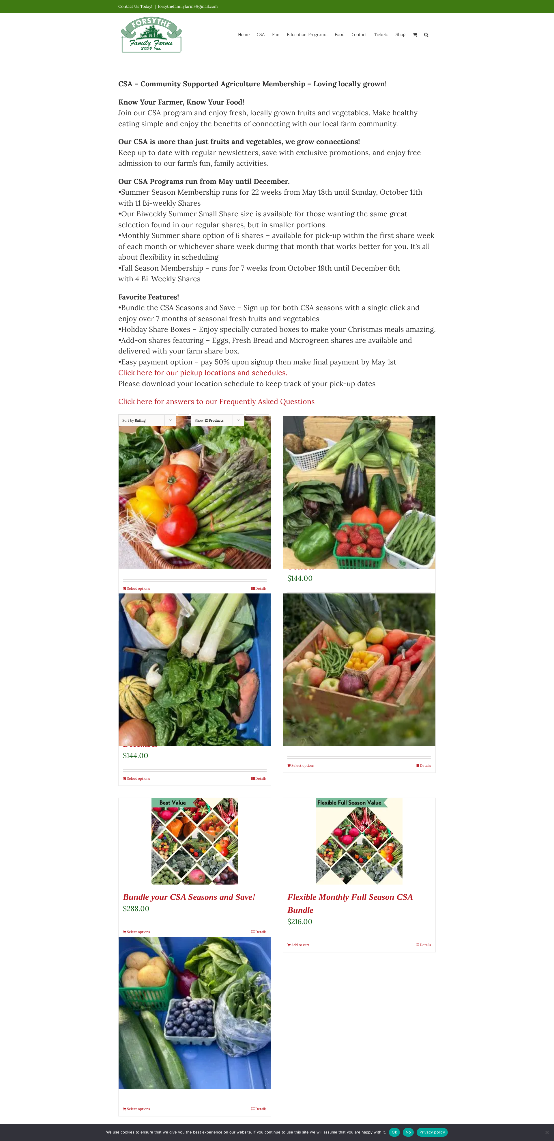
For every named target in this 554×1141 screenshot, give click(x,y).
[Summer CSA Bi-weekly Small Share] (195, 1013)
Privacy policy (432, 1132)
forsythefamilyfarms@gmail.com (188, 6)
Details (261, 588)
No (408, 1132)
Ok (394, 1132)
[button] (426, 34)
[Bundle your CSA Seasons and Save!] (195, 841)
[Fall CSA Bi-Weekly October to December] (195, 670)
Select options (138, 588)
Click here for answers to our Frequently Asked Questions (216, 401)
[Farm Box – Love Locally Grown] (359, 670)
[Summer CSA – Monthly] (195, 492)
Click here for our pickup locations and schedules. (202, 372)
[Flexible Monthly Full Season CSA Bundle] (359, 841)
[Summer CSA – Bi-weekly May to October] (359, 492)
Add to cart (300, 945)
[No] (547, 1132)
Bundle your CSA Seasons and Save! (189, 897)
